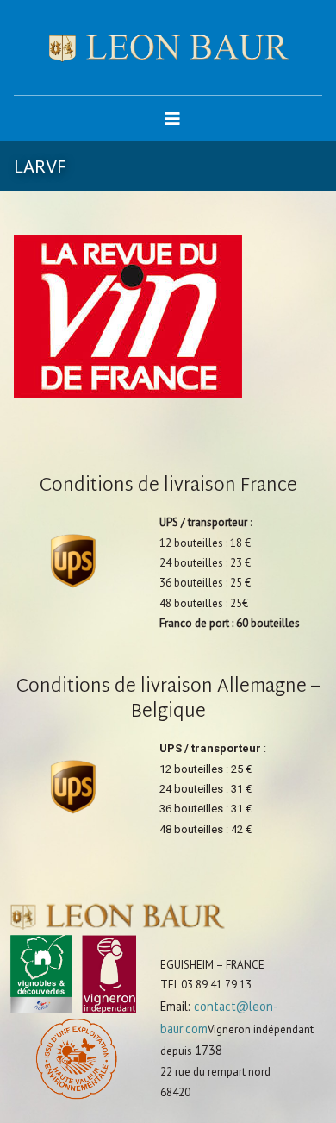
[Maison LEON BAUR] (168, 47)
